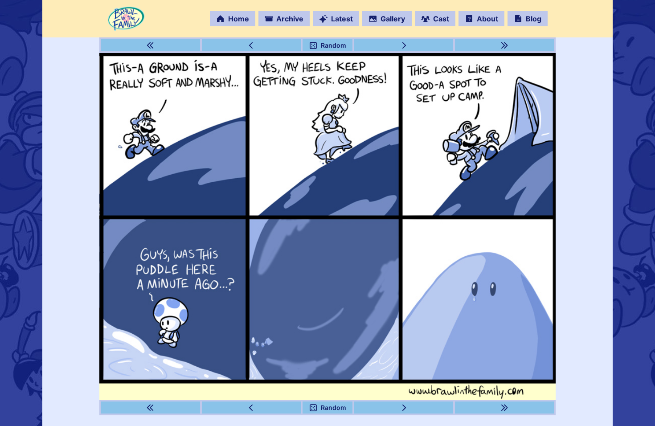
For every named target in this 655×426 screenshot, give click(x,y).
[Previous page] (251, 45)
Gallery (393, 18)
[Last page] (504, 45)
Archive (289, 18)
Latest (342, 18)
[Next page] (404, 45)
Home (238, 18)
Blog (533, 18)
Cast (441, 18)
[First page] (151, 45)
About (487, 18)
